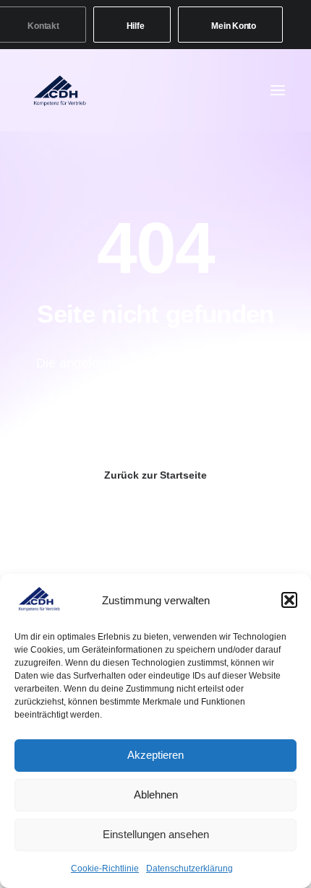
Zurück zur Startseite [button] (155, 475)
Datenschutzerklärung (189, 868)
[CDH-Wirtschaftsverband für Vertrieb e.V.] (60, 90)
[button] (289, 600)
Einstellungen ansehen (156, 834)
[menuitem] (132, 24)
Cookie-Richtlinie (105, 868)
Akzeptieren (155, 755)
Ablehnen (156, 794)
